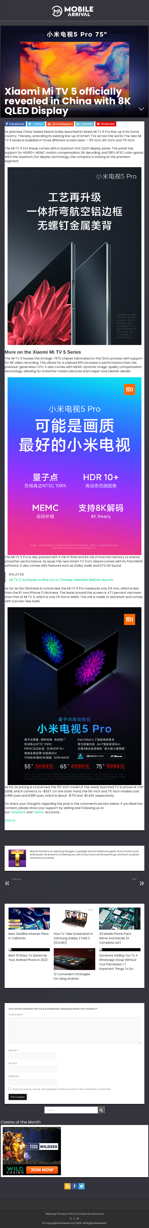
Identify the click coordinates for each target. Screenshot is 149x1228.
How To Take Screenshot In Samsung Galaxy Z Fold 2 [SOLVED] (73, 938)
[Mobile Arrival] (74, 10)
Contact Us (84, 1214)
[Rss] (67, 1186)
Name (13, 1050)
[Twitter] (81, 1186)
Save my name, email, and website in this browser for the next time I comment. (61, 1089)
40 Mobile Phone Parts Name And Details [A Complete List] (115, 938)
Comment (16, 1014)
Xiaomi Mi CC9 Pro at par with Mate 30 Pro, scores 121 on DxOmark (118, 885)
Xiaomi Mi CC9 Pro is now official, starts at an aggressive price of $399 (29, 885)
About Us (98, 1214)
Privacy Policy (66, 1214)
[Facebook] (74, 1186)
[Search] (101, 1110)
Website (14, 1076)
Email (13, 1063)
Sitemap (51, 1214)
